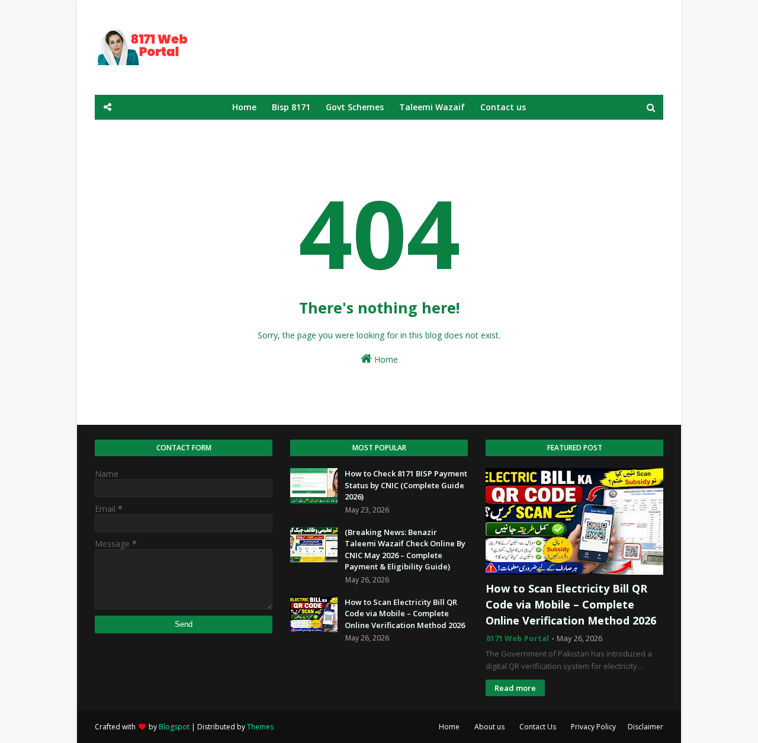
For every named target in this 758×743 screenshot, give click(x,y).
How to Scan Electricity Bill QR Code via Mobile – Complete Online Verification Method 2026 (405, 613)
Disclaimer (645, 727)
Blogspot (174, 727)
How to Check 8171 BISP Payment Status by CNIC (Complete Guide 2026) (406, 485)
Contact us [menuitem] (503, 107)
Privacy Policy (593, 727)
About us (489, 727)
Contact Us (537, 727)
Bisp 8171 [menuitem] (291, 107)
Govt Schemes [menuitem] (355, 107)
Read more (515, 688)
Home (385, 359)
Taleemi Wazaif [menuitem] (432, 107)
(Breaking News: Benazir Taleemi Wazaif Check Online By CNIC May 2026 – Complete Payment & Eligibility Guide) (405, 549)
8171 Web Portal (517, 638)
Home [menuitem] (244, 107)
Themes (260, 727)
